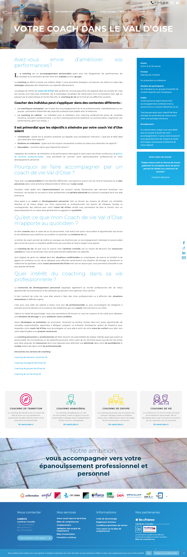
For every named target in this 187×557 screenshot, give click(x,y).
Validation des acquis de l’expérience (68, 529)
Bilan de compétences (68, 522)
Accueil (46, 12)
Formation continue (66, 537)
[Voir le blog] (172, 3)
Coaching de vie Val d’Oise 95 (27, 374)
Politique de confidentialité (166, 553)
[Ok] (184, 553)
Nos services (87, 12)
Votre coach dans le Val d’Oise (71, 518)
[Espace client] (177, 3)
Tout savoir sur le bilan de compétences (108, 530)
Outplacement (64, 525)
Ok (149, 553)
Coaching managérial (70, 408)
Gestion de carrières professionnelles (20, 10)
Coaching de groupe (116, 408)
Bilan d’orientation (66, 534)
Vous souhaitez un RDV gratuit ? (33, 538)
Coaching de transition (26, 408)
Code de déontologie (106, 519)
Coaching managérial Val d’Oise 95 (30, 363)
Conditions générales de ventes (111, 525)
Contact (143, 12)
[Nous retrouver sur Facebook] (184, 243)
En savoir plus (25, 424)
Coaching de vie (161, 408)
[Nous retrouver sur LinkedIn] (184, 253)
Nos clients (126, 12)
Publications (108, 12)
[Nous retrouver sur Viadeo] (184, 248)
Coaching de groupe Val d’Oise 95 (29, 368)
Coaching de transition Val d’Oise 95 (30, 357)
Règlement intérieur (106, 522)
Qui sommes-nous (65, 12)
